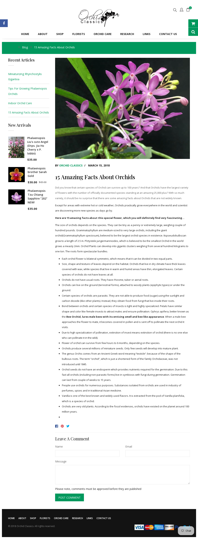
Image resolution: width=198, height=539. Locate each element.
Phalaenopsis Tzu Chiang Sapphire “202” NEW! (37, 196)
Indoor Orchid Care (20, 103)
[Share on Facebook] (57, 425)
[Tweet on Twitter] (68, 425)
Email (128, 446)
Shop (33, 518)
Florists (45, 518)
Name (59, 446)
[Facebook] (4, 23)
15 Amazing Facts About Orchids (28, 112)
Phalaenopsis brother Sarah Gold (37, 172)
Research (77, 518)
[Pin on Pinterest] (63, 425)
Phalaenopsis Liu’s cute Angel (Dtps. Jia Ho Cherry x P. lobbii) (37, 145)
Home (11, 518)
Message (61, 461)
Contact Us (103, 518)
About (22, 518)
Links (90, 518)
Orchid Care (61, 518)
